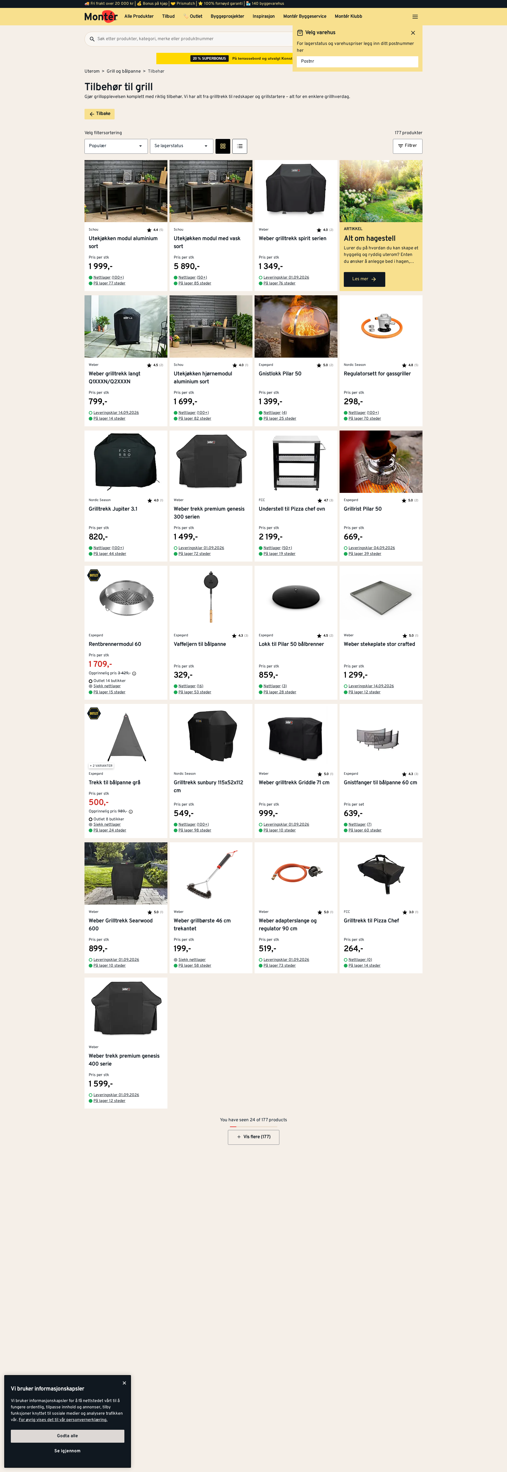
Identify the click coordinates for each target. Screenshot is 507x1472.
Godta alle (67, 1436)
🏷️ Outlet (192, 17)
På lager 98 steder (195, 830)
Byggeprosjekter (227, 17)
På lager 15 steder (109, 692)
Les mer (360, 279)
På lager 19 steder (279, 554)
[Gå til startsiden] (101, 16)
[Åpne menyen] (415, 16)
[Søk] (90, 39)
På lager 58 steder (195, 965)
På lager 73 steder (280, 965)
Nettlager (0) (360, 959)
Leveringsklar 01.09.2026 (286, 277)
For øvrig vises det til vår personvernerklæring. (63, 1420)
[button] (116, 146)
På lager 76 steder (279, 283)
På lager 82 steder (195, 418)
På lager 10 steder (280, 830)
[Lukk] (124, 1383)
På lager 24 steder (109, 830)
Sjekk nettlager (107, 686)
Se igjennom (67, 1451)
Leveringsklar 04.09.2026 (372, 548)
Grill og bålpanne (124, 71)
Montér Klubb (348, 17)
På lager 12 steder (365, 692)
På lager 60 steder (365, 830)
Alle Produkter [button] (139, 17)
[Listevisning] (239, 146)
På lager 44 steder (109, 554)
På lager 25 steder (280, 418)
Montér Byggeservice (304, 17)
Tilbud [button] (168, 17)
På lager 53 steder (195, 692)
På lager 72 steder (195, 554)
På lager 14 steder (109, 418)
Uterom (92, 71)
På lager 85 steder (195, 283)
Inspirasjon (264, 17)
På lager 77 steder (109, 283)
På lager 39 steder (365, 554)
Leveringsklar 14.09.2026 (116, 412)
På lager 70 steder (365, 418)
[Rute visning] (222, 146)
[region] (67, 1421)
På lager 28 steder (280, 692)
